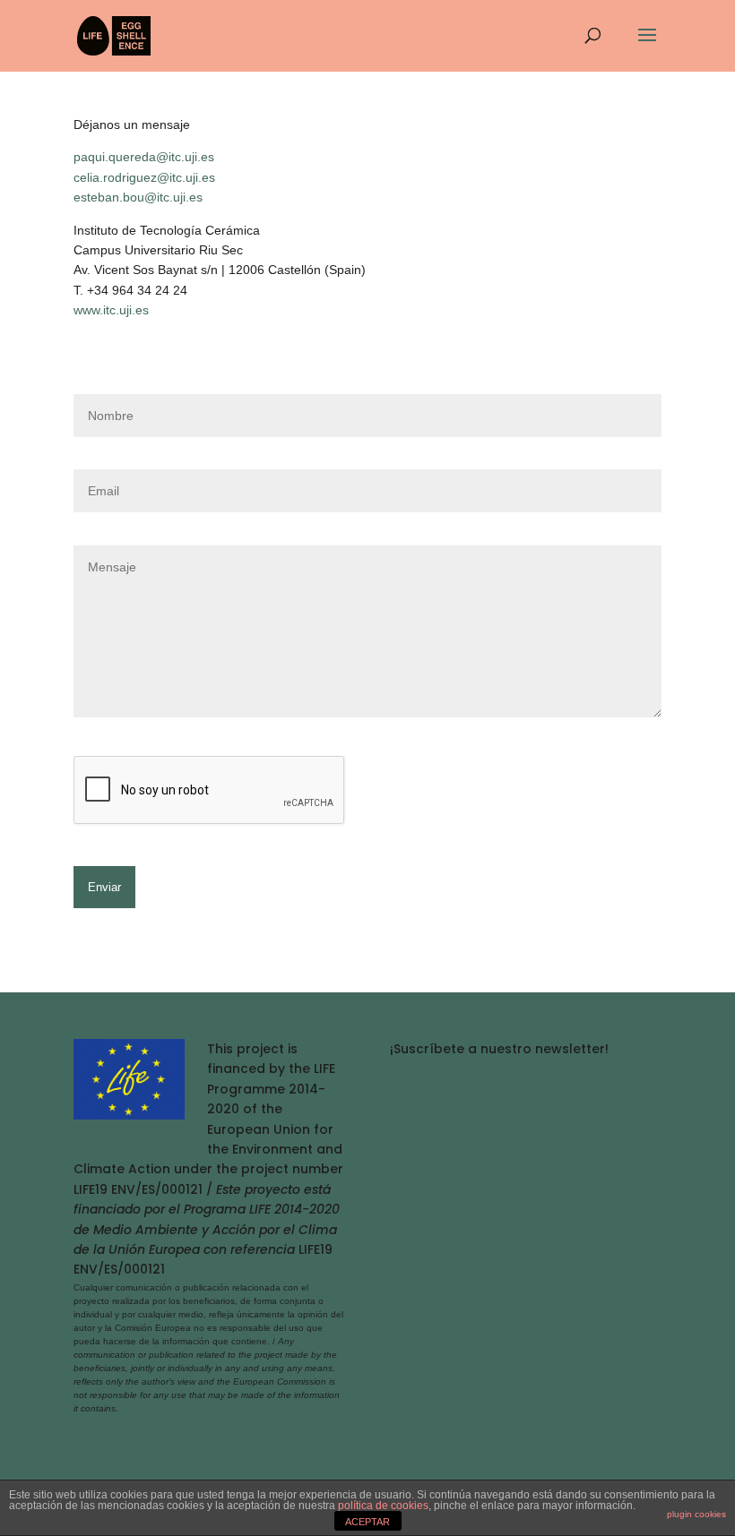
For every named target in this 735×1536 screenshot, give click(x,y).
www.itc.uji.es (111, 310)
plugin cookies (696, 1514)
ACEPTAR (367, 1521)
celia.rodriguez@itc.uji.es (144, 177)
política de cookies (383, 1505)
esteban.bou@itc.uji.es (138, 197)
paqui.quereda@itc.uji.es (144, 157)
